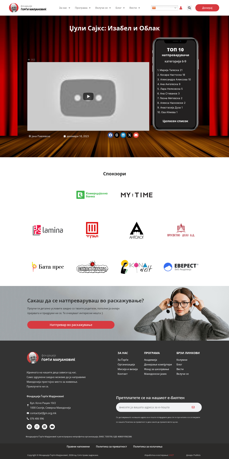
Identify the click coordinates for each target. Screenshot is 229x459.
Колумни (182, 359)
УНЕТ (171, 455)
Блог (119, 7)
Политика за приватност (111, 446)
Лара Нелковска (170, 88)
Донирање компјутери (158, 364)
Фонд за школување (156, 369)
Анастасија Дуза (170, 107)
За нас (63, 7)
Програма (81, 7)
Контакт (123, 374)
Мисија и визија (128, 369)
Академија (150, 359)
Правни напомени (78, 446)
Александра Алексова (173, 79)
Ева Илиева (168, 112)
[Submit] (193, 407)
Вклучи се (101, 7)
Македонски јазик (155, 374)
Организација (126, 364)
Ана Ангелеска (169, 84)
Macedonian (163, 7)
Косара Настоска (171, 74)
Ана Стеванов (168, 93)
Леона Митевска (170, 98)
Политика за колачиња (147, 446)
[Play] (88, 96)
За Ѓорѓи (123, 359)
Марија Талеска (169, 70)
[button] (189, 7)
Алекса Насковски (171, 102)
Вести (180, 369)
